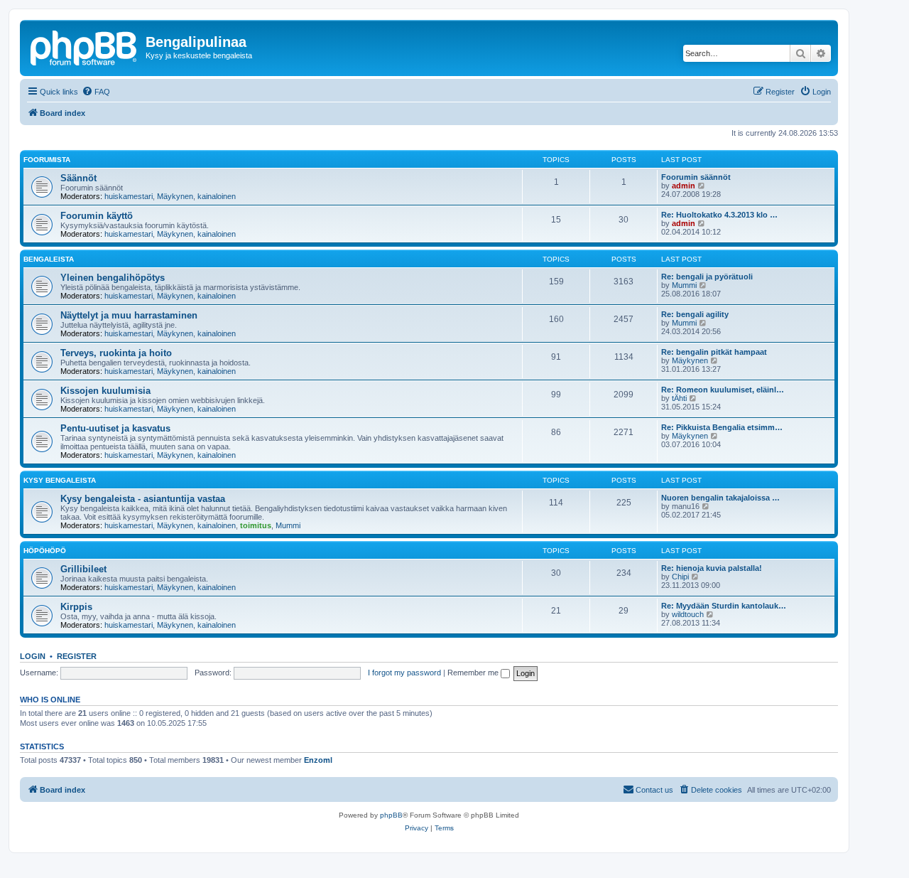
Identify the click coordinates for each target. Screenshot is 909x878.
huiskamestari (128, 196)
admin (683, 185)
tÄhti (679, 398)
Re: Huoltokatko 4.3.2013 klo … (719, 214)
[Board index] (84, 46)
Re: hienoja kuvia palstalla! (711, 568)
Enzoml (318, 760)
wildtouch (688, 614)
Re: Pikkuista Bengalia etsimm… (722, 427)
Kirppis (76, 606)
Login (32, 656)
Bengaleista (48, 259)
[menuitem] (96, 91)
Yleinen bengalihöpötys (112, 277)
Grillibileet (83, 569)
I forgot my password (404, 672)
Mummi (684, 285)
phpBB (391, 815)
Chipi (680, 576)
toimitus (255, 525)
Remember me (474, 672)
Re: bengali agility (695, 314)
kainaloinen (216, 196)
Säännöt (78, 178)
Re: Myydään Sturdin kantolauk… (723, 605)
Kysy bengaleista (59, 480)
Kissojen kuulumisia (105, 390)
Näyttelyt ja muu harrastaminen (128, 315)
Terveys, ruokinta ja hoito (116, 353)
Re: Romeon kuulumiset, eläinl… (722, 389)
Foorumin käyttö (96, 215)
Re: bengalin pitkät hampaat (714, 352)
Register (77, 656)
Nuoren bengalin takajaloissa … (720, 497)
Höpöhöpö (44, 551)
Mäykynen (175, 196)
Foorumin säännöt (696, 177)
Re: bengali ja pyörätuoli (707, 276)
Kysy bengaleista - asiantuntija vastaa (142, 498)
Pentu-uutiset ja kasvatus (115, 428)
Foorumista (46, 160)
